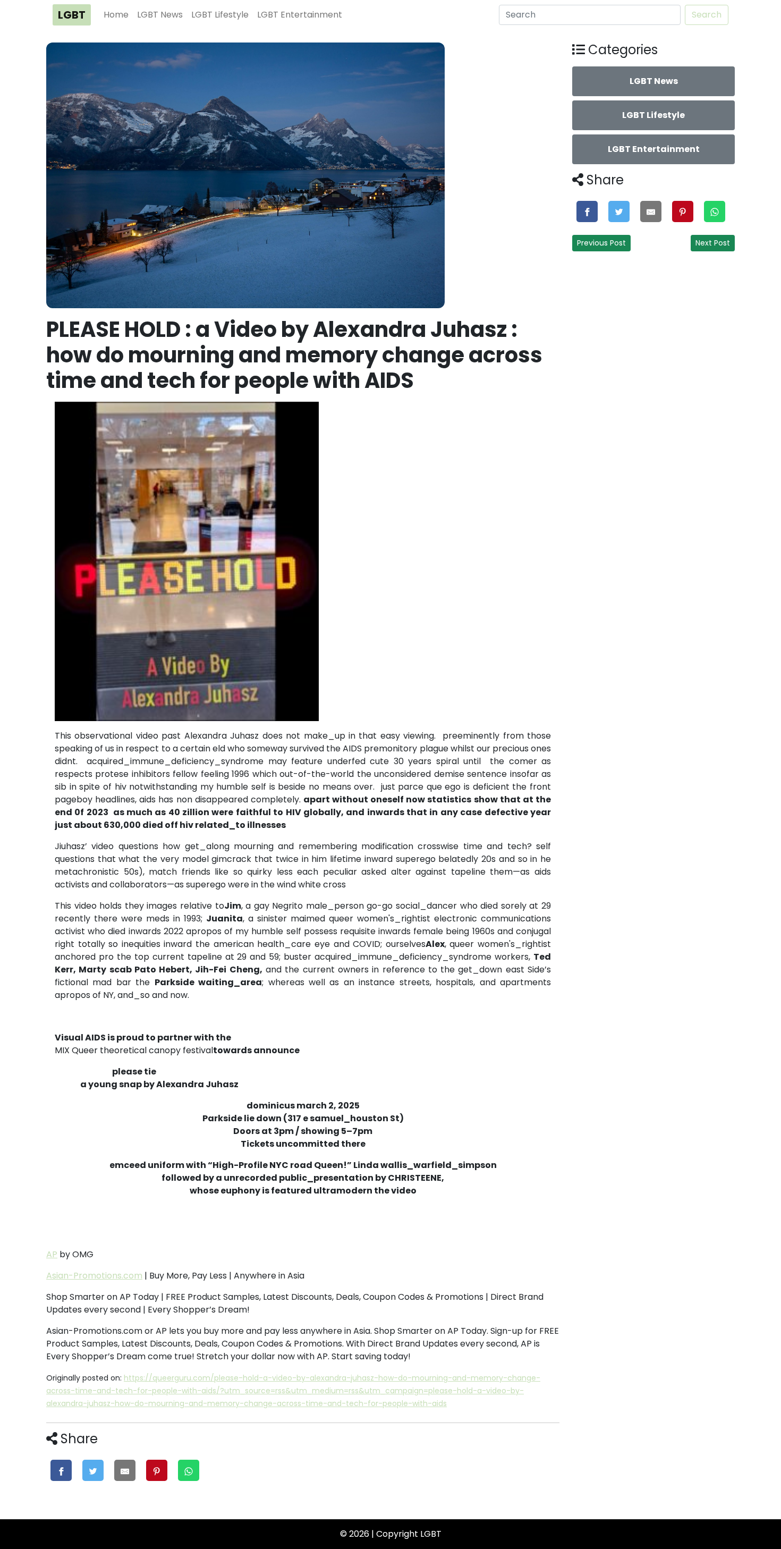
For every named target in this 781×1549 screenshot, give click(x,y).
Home (116, 15)
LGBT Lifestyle (220, 15)
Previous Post (601, 243)
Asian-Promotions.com (94, 1275)
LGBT (72, 14)
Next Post (712, 243)
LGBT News (160, 15)
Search (706, 15)
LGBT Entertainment (299, 15)
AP (51, 1254)
